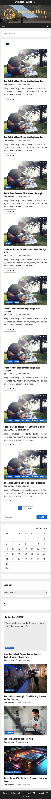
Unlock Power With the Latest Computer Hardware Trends (25, 780)
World (8, 75)
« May (6, 568)
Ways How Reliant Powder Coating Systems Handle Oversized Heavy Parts (22, 655)
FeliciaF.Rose (9, 84)
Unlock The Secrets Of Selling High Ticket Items (25, 464)
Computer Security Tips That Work (18, 738)
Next (30, 508)
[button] (3, 25)
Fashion (17, 420)
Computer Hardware (13, 772)
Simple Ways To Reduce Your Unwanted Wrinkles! (25, 408)
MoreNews (38, 793)
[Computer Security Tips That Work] (25, 721)
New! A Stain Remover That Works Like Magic (25, 175)
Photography (26, 420)
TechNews (9, 648)
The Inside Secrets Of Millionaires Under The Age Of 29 (25, 231)
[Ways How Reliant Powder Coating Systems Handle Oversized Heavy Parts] (25, 636)
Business (9, 302)
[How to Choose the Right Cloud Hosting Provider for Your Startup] (25, 678)
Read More (10, 99)
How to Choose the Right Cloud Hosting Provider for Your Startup (25, 698)
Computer (9, 732)
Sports (8, 187)
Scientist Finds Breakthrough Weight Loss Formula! (25, 290)
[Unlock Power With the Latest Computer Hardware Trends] (25, 760)
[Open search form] (47, 25)
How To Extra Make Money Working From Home (25, 63)
